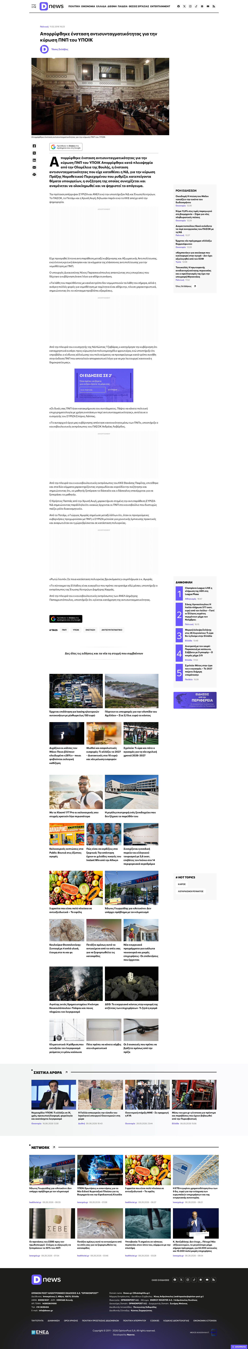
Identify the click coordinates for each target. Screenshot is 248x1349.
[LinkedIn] (34, 160)
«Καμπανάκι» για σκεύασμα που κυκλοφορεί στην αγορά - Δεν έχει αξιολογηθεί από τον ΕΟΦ (194, 255)
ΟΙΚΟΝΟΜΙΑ (88, 6)
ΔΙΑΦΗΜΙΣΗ (54, 1320)
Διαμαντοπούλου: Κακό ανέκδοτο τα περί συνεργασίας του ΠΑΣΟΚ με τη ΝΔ (195, 229)
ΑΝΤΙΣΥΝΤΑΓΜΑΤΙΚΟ (112, 630)
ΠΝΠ (64, 630)
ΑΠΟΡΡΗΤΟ (240, 1347)
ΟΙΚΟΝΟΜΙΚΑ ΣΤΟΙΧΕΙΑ (205, 1320)
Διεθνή (81, 1123)
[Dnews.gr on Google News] (202, 6)
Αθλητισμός (190, 599)
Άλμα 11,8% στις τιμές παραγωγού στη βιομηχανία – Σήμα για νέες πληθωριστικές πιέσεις (194, 214)
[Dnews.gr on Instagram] (190, 6)
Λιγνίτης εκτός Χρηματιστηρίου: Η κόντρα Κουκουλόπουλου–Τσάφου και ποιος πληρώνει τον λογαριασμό (74, 1008)
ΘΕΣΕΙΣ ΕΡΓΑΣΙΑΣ (139, 6)
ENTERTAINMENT (160, 6)
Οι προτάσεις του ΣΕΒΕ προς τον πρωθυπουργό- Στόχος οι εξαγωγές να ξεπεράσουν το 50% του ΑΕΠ (50, 1244)
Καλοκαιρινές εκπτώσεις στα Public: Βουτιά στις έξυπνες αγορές (66, 852)
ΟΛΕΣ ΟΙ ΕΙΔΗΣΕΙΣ (160, 1280)
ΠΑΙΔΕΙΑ (123, 6)
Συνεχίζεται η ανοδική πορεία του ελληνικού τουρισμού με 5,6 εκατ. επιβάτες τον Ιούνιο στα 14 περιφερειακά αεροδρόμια (139, 856)
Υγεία (178, 262)
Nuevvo (130, 1334)
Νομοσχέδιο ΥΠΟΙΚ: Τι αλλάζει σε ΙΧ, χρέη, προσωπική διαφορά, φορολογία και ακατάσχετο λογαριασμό (52, 1115)
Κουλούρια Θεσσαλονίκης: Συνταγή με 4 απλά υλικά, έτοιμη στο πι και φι (65, 948)
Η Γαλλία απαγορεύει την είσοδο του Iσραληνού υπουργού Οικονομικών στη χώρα (99, 1115)
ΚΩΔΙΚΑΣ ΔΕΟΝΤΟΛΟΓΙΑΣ (176, 1320)
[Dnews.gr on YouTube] (208, 6)
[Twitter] (34, 153)
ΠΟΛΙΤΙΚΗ (74, 6)
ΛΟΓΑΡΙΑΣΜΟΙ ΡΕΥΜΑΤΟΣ (190, 891)
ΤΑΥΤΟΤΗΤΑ (37, 1320)
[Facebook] (34, 146)
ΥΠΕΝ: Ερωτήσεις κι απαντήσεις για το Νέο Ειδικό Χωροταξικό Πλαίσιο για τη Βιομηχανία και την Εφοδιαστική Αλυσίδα (99, 1191)
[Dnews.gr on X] (184, 6)
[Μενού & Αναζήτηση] (33, 6)
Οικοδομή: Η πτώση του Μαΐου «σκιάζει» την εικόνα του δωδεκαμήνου (192, 199)
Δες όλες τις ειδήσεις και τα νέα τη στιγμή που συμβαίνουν (104, 653)
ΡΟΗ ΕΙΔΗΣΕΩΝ (186, 190)
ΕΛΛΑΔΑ (101, 6)
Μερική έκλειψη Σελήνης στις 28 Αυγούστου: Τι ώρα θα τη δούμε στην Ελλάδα (199, 632)
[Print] (34, 174)
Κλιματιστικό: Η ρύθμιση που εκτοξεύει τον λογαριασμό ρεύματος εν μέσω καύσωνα (66, 1048)
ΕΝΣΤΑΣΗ (90, 630)
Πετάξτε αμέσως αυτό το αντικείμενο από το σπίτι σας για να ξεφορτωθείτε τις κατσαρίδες (99, 1244)
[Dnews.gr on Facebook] (178, 6)
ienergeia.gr (82, 1202)
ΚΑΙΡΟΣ (182, 884)
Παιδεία (189, 679)
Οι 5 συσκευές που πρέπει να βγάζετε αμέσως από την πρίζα (140, 1048)
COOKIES (154, 1320)
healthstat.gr (35, 1202)
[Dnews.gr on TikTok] (196, 6)
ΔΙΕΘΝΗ (112, 6)
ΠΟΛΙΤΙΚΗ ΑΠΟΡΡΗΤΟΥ (134, 1320)
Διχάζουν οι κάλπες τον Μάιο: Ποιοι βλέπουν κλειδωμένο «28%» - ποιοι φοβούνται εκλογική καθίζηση (65, 755)
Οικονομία (181, 205)
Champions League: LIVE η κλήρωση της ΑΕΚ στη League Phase (198, 591)
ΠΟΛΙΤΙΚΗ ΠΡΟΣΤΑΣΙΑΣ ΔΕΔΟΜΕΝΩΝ (100, 1320)
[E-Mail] (34, 167)
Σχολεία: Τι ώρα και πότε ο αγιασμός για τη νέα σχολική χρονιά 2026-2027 (140, 751)
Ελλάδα (188, 640)
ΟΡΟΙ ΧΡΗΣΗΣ (71, 1320)
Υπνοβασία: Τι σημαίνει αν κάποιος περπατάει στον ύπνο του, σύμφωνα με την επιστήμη (148, 1244)
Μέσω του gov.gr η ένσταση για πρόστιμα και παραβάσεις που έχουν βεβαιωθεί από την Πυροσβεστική (194, 1115)
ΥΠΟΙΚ (76, 630)
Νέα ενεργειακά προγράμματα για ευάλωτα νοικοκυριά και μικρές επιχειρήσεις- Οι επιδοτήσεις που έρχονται (141, 952)
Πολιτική (44, 26)
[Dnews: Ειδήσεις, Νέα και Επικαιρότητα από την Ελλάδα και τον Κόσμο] (51, 6)
